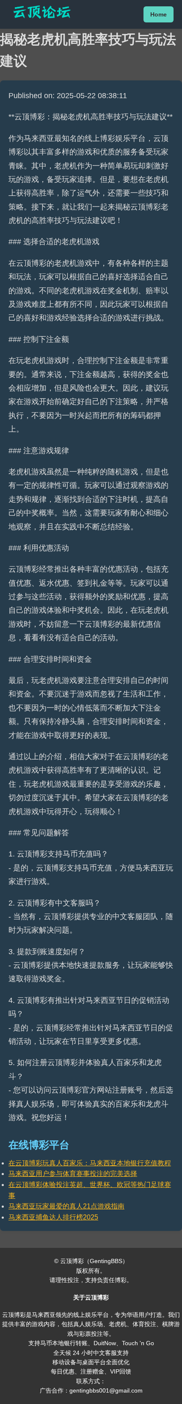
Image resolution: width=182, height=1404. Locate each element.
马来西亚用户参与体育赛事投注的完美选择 (72, 1173)
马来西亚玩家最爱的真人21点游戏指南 (66, 1206)
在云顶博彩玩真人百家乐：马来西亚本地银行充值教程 (89, 1163)
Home (158, 14)
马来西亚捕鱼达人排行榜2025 (53, 1217)
